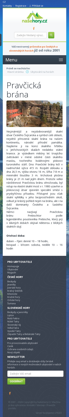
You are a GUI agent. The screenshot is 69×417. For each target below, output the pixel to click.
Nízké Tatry (13, 321)
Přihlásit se (37, 5)
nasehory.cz (27, 10)
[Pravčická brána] (34, 113)
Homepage (13, 266)
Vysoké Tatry (14, 331)
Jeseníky (11, 284)
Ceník (10, 346)
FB (34, 28)
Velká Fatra (13, 327)
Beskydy (11, 281)
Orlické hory (13, 300)
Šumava (11, 303)
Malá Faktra (13, 318)
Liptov (10, 315)
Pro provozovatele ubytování (22, 343)
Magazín (11, 272)
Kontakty (7, 5)
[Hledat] (51, 35)
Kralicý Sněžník (14, 290)
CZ (4, 1)
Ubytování (12, 269)
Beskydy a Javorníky (17, 312)
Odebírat (16, 381)
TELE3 (59, 412)
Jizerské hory (14, 287)
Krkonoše (12, 293)
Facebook (10, 393)
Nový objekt (13, 352)
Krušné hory (13, 297)
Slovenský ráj (14, 324)
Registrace (20, 5)
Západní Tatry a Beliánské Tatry (23, 334)
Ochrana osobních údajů (20, 349)
